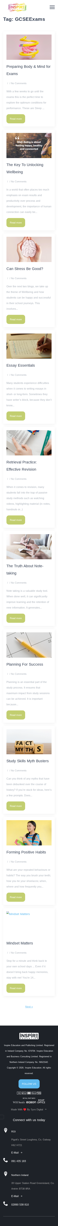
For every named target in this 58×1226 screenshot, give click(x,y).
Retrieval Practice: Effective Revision (21, 465)
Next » (29, 1006)
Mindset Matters (19, 943)
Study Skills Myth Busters (28, 761)
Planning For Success (24, 664)
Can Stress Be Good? (24, 269)
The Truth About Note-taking (25, 569)
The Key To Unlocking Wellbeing (24, 168)
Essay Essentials (20, 365)
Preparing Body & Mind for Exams (28, 70)
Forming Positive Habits (26, 852)
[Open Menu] (52, 7)
